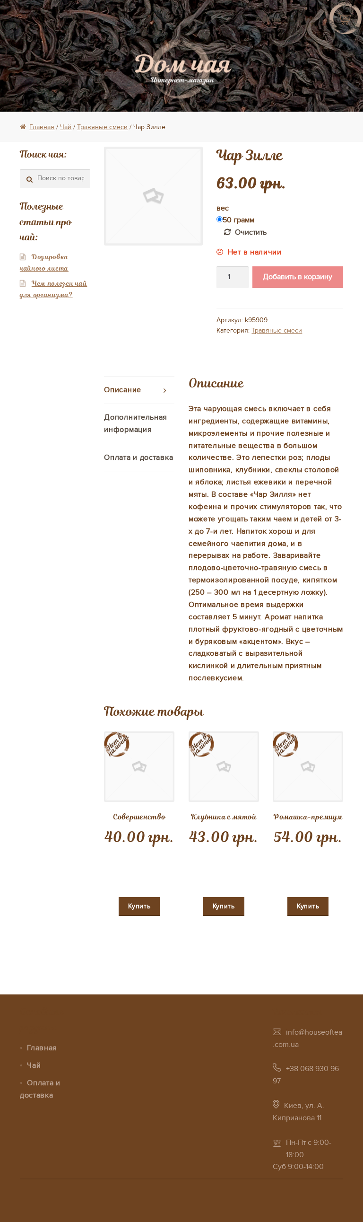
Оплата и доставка (138, 457)
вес (222, 208)
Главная (41, 127)
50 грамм (238, 220)
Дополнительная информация (135, 423)
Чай (65, 127)
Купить (139, 906)
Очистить (251, 232)
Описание (122, 390)
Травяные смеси (102, 127)
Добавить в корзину (297, 276)
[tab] (139, 390)
